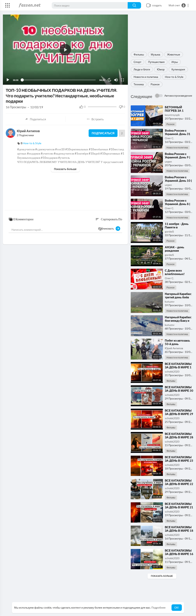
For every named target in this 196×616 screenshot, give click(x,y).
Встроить (97, 119)
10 (109, 80)
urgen (168, 161)
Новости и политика (146, 76)
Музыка (155, 54)
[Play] (8, 80)
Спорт (137, 61)
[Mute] (116, 80)
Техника (139, 84)
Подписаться (103, 133)
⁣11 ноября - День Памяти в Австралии (177, 227)
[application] (65, 50)
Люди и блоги (142, 69)
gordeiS (169, 231)
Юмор (161, 69)
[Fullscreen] (122, 80)
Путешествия (156, 61)
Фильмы (139, 54)
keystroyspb (172, 114)
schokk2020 (172, 371)
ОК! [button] (176, 607)
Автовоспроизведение (178, 95)
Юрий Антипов (174, 348)
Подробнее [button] (158, 607)
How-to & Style (174, 76)
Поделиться (38, 119)
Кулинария (178, 69)
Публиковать (107, 228)
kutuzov (169, 301)
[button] (179, 5)
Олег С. (169, 138)
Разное (155, 84)
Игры (175, 61)
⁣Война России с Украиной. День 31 (177, 132)
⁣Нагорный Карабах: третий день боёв (178, 295)
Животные (173, 54)
